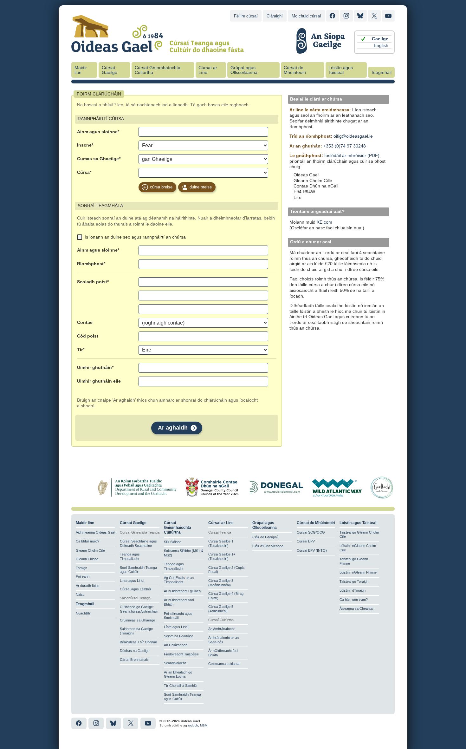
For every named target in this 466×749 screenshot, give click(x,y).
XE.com (324, 222)
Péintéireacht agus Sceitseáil (178, 616)
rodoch (193, 725)
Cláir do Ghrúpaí (265, 537)
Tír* (80, 349)
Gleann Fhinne (87, 559)
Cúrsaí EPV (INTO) (312, 550)
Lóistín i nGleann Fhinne (358, 572)
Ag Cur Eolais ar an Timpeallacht (179, 580)
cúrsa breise (161, 187)
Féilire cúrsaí (246, 16)
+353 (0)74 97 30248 (344, 146)
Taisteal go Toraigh (354, 581)
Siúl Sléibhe (172, 542)
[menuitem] (374, 39)
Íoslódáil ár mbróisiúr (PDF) (351, 155)
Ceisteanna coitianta (223, 664)
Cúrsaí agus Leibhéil (135, 589)
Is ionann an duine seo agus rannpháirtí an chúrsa (135, 237)
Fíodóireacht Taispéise (181, 654)
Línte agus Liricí (132, 580)
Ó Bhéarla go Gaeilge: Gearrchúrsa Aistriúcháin (139, 609)
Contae (85, 322)
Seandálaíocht (175, 663)
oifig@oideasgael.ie (353, 136)
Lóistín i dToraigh (353, 590)
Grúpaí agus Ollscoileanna (243, 70)
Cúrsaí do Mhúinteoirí (295, 70)
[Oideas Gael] (157, 48)
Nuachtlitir (83, 613)
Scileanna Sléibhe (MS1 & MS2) (183, 553)
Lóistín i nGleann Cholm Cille (358, 548)
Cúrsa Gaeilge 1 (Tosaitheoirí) (220, 543)
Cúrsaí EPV (306, 541)
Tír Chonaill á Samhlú (180, 685)
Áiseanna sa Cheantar (357, 608)
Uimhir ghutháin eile (99, 381)
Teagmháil (381, 72)
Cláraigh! (275, 16)
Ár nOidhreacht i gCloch (182, 591)
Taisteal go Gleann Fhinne (354, 561)
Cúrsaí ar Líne (207, 70)
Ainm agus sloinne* (98, 131)
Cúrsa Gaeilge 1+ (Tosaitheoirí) (221, 556)
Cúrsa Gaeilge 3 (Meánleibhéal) (220, 583)
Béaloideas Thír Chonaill (138, 642)
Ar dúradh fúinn (87, 586)
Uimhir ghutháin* (95, 367)
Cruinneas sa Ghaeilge (137, 620)
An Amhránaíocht (221, 629)
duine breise (201, 187)
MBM (203, 725)
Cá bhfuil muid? (87, 541)
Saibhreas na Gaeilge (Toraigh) (136, 631)
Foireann (82, 576)
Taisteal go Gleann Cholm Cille (359, 534)
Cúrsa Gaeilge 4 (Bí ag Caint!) (225, 596)
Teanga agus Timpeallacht (130, 556)
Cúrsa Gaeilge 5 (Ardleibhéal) (220, 609)
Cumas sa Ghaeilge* (98, 158)
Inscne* (85, 145)
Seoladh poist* (93, 281)
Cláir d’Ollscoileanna (267, 546)
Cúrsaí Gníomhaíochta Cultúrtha (157, 70)
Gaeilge (380, 38)
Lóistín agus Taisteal (340, 70)
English (381, 45)
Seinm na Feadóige (178, 636)
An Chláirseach (175, 645)
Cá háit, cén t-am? (354, 599)
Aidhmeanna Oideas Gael (95, 532)
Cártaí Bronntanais (134, 659)
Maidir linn (80, 70)
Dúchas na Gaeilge (134, 651)
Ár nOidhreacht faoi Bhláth (179, 602)
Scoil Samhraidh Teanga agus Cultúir (138, 570)
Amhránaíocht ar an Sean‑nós (223, 640)
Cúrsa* (84, 172)
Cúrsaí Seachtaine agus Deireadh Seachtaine (138, 543)
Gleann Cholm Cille (90, 550)
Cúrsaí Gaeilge (109, 70)
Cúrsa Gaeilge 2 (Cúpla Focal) (226, 570)
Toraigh (81, 568)
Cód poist (87, 336)
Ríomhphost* (91, 263)
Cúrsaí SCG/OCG (311, 532)
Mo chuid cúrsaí (306, 16)
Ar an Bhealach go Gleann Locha (178, 674)
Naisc (80, 594)
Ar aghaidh (173, 427)
